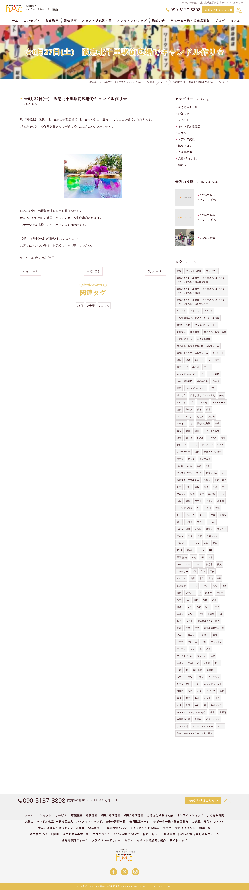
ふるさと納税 (183, 529)
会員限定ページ (184, 339)
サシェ (220, 726)
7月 (190, 606)
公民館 (198, 719)
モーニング (213, 677)
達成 (213, 656)
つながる (192, 641)
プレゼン (181, 543)
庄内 (179, 670)
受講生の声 (185, 152)
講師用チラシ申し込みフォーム (192, 353)
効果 (208, 409)
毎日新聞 (197, 670)
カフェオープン (184, 677)
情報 (179, 501)
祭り (207, 606)
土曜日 (222, 712)
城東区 (209, 529)
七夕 (198, 606)
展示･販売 (182, 557)
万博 (224, 585)
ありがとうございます (188, 663)
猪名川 (220, 501)
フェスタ (190, 592)
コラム (182, 132)
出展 (215, 487)
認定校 (182, 165)
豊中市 (189, 437)
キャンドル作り (184, 508)
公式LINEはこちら (217, 9)
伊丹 (204, 641)
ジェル (220, 444)
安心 (179, 430)
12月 (190, 536)
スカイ (201, 550)
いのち (180, 641)
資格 (179, 360)
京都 (197, 705)
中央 (199, 691)
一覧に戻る (93, 271)
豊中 (201, 493)
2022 (179, 550)
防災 (219, 564)
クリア (198, 564)
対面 (205, 599)
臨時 (188, 705)
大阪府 (198, 529)
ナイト (202, 515)
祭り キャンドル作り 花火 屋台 (194, 733)
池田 (179, 599)
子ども (207, 367)
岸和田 (220, 592)
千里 (201, 578)
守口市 (200, 522)
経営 (179, 627)
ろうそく (181, 423)
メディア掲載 (186, 139)
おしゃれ (199, 360)
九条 (206, 487)
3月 (194, 571)
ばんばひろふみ (184, 465)
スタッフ (194, 310)
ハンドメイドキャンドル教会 (191, 712)
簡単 (199, 409)
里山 (210, 578)
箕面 (215, 634)
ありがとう (216, 705)
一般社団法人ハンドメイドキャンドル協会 (198, 317)
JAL (211, 550)
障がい (191, 634)
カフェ (191, 458)
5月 (192, 402)
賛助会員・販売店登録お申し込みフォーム (198, 346)
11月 (217, 663)
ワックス (212, 437)
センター (203, 634)
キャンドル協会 (211, 430)
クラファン (216, 641)
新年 (215, 543)
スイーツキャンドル (202, 726)
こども (180, 613)
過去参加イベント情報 (209, 620)
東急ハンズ (182, 367)
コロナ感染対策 (184, 381)
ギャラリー (182, 571)
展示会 (180, 458)
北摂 (192, 578)
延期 (192, 493)
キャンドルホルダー (187, 374)
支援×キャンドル (188, 158)
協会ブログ (48, 257)
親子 (212, 712)
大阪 (179, 270)
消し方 (211, 416)
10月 (179, 620)
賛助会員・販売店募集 (215, 332)
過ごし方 (181, 395)
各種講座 (181, 332)
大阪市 (189, 522)
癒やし (190, 550)
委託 (217, 508)
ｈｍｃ (211, 522)
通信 (188, 360)
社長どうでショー (213, 451)
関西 (179, 388)
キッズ (205, 585)
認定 (208, 465)
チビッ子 (210, 691)
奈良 (208, 648)
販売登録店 (211, 472)
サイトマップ (178, 840)
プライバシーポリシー (206, 324)
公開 (224, 472)
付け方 (180, 606)
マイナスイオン (184, 416)
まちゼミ (190, 515)
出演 (199, 465)
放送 (197, 451)
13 (187, 670)
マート (189, 620)
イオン (209, 501)
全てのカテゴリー (189, 107)
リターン (201, 656)
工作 (212, 571)
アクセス (208, 310)
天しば (207, 663)
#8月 (80, 306)
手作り (195, 367)
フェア (180, 634)
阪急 (188, 698)
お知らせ (36, 257)
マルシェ (181, 493)
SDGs (200, 437)
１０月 (207, 508)
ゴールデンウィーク (196, 388)
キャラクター (183, 564)
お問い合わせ (183, 324)
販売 (179, 487)
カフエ (200, 677)
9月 (220, 613)
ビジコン (194, 543)
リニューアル (183, 684)
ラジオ (216, 381)
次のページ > (155, 271)
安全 (188, 430)
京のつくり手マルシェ (188, 479)
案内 (196, 599)
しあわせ (181, 585)
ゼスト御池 (220, 479)
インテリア (213, 360)
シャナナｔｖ (183, 451)
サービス (181, 310)
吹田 (179, 515)
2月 (202, 557)
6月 (187, 599)
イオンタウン (212, 719)
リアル (198, 501)
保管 (179, 437)
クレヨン (181, 444)
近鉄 (179, 592)
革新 (188, 627)
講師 (197, 430)
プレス (193, 444)
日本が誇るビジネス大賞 (202, 395)
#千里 (91, 306)
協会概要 (194, 332)
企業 (192, 648)
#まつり (104, 306)
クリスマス (212, 536)
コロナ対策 (213, 374)
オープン (181, 648)
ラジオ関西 (205, 458)
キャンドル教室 (193, 270)
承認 (197, 627)
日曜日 (180, 691)
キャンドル (218, 353)
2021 (213, 388)
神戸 (216, 606)
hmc (222, 493)
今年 (206, 543)
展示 (214, 599)
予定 (200, 536)
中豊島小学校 (183, 719)
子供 (188, 487)
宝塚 (203, 571)
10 (198, 508)
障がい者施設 (204, 423)
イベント (25, 257)
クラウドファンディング (189, 472)
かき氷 (207, 698)
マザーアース (218, 402)
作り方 (189, 409)
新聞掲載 (211, 670)
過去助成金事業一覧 (214, 627)
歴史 (223, 437)
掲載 (221, 395)
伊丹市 (209, 564)
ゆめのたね (202, 381)
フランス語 (182, 726)
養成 (193, 557)
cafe (197, 684)
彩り (197, 698)
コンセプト (211, 270)
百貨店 (210, 613)
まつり (191, 613)
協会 (179, 409)
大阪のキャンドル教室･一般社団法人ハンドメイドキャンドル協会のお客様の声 (201, 301)
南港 (215, 585)
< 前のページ (30, 271)
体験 (197, 487)
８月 (179, 705)
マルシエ (181, 578)
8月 (201, 613)
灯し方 (200, 416)
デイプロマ (207, 444)
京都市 (207, 479)
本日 (217, 698)
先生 (224, 487)
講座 (188, 501)
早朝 (222, 691)
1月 (210, 557)
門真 (213, 515)
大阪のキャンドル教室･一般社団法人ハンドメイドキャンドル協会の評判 (201, 290)
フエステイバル (184, 656)
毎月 (179, 698)
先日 (190, 691)
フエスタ (221, 529)
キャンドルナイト (213, 684)
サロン (223, 515)
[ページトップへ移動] (227, 800)
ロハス (193, 585)
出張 (217, 423)
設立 (179, 522)
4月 (219, 578)
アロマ (180, 536)
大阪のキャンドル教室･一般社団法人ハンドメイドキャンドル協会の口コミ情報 (201, 279)
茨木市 (208, 592)
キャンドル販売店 (189, 126)
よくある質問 (203, 339)
